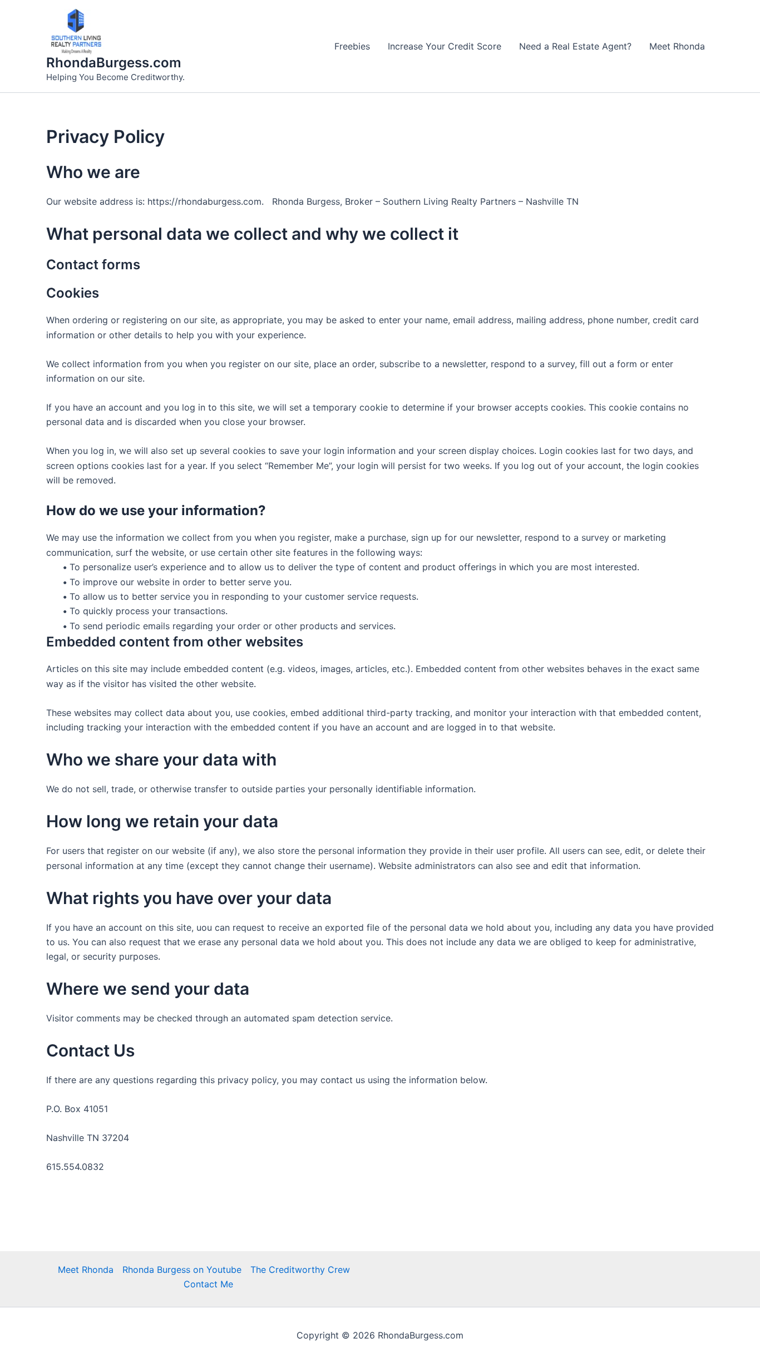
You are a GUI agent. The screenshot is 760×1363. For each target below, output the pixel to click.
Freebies (352, 46)
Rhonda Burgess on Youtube (181, 1269)
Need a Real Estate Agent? (575, 46)
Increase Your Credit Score (444, 46)
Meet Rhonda (677, 46)
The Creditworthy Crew (300, 1269)
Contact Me (208, 1284)
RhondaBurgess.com (113, 63)
